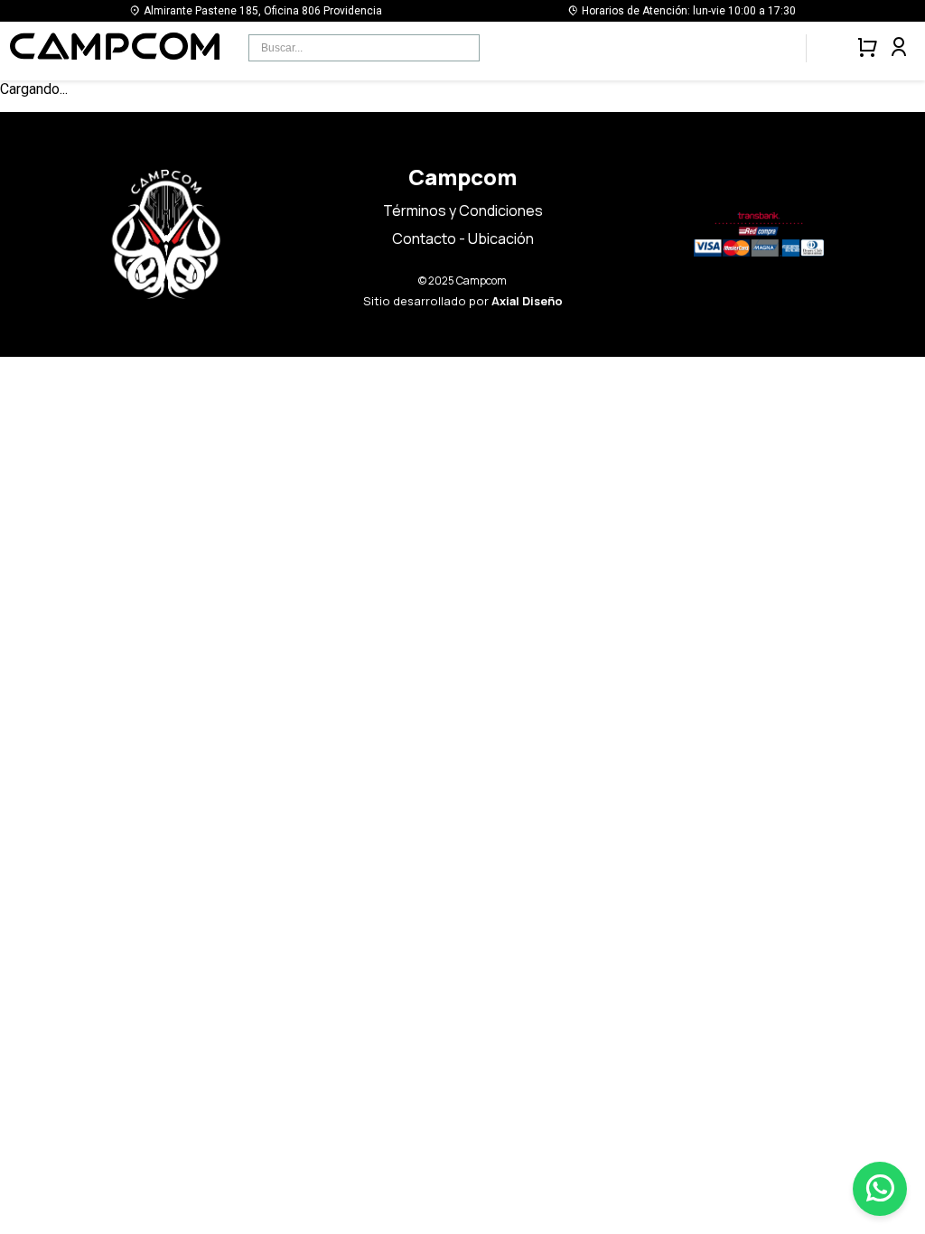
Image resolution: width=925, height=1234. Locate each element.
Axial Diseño (527, 301)
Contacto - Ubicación (463, 238)
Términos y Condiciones (463, 210)
